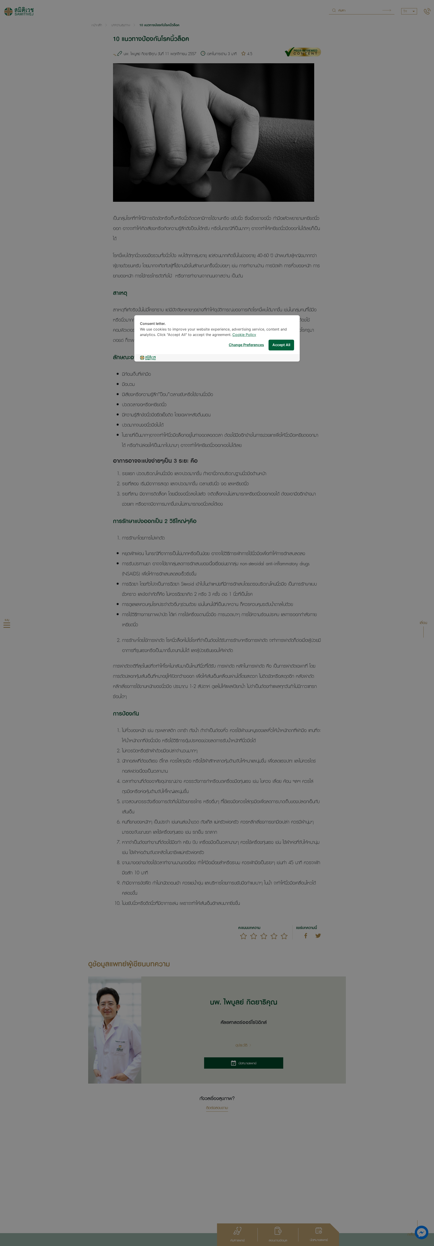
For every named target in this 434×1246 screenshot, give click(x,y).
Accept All (281, 345)
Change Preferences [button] (246, 345)
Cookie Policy (244, 335)
